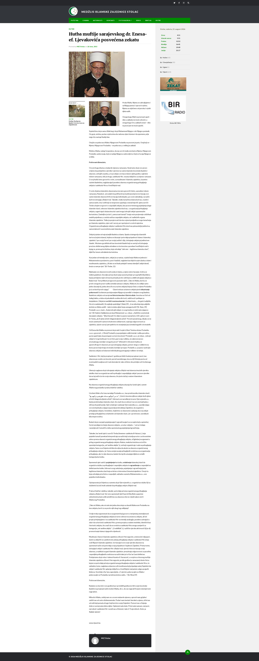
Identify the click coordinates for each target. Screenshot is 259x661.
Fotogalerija (124, 20)
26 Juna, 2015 (92, 46)
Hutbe (158, 20)
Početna (74, 20)
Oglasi (165, 67)
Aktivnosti (97, 20)
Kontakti (111, 20)
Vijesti (165, 72)
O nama (86, 20)
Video (138, 20)
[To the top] (187, 652)
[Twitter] (174, 3)
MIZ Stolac (81, 46)
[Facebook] (179, 3)
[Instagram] (184, 3)
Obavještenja (167, 62)
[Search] (188, 3)
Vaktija (148, 20)
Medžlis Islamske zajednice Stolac (109, 11)
